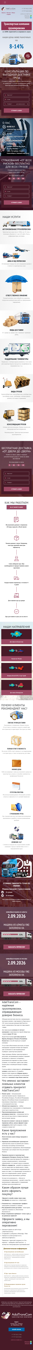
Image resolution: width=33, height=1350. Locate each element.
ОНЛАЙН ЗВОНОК (16, 1329)
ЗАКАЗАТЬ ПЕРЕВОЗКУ (16, 947)
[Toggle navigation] (5, 2)
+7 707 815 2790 (27, 8)
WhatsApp (27, 16)
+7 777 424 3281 (27, 11)
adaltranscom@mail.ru (26, 14)
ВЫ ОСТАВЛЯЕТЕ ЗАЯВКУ (16, 507)
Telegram (27, 17)
